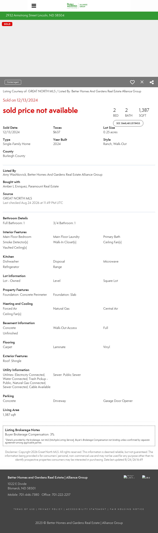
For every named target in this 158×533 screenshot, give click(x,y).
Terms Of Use (24, 509)
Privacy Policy (51, 509)
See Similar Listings (128, 123)
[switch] (132, 82)
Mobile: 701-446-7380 (23, 495)
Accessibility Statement (86, 509)
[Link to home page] (79, 6)
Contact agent (13, 82)
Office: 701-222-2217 (56, 495)
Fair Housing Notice (127, 509)
